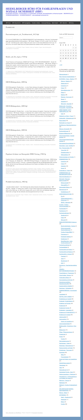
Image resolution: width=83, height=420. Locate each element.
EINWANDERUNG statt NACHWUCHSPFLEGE (64, 173)
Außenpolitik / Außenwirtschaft (66, 118)
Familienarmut (62, 211)
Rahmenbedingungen (64, 341)
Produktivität (15, 48)
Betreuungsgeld (64, 183)
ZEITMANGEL (14, 73)
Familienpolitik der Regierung (66, 252)
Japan (62, 258)
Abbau (62, 354)
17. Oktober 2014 (9, 71)
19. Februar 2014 (9, 194)
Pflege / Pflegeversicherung (65, 332)
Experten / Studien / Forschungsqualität (64, 205)
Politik (62, 217)
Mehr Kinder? (55, 23)
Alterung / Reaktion (34, 47)
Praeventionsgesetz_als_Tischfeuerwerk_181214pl (22, 34)
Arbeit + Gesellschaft (34, 96)
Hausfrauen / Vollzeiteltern (65, 288)
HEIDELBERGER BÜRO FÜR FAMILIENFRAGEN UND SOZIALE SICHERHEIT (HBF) (39, 10)
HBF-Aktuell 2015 (16, 23)
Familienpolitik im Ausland (65, 254)
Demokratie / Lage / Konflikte (66, 145)
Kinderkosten (64, 239)
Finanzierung (64, 234)
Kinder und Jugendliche (66, 321)
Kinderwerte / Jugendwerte (65, 310)
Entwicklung (64, 85)
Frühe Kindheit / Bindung (65, 275)
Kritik (62, 113)
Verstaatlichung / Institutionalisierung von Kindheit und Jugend (68, 377)
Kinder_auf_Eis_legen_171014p (16, 57)
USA (41, 72)
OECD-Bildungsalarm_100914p (16, 82)
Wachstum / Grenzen (64, 380)
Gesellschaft (64, 215)
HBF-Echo (71, 23)
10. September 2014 (10, 96)
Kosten (62, 168)
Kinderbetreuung (65, 192)
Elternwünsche (62, 189)
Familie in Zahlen (36, 23)
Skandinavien (64, 261)
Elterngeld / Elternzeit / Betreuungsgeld (64, 179)
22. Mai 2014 (9, 168)
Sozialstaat (41, 97)
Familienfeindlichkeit (10, 72)
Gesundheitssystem (47, 47)
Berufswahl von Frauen (64, 123)
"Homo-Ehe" (64, 150)
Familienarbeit (62, 208)
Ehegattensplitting (65, 152)
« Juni (60, 64)
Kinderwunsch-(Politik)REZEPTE (67, 312)
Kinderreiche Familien (64, 308)
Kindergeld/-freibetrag (66, 236)
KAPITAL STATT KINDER (11, 172)
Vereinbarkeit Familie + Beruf (48, 72)
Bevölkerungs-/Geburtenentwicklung (46, 170)
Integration (63, 166)
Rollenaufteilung (64, 154)
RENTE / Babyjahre (27, 172)
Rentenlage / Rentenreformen (38, 172)
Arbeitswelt (36, 71)
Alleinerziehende (63, 74)
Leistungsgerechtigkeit (64, 323)
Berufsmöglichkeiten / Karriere (46, 71)
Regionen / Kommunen (66, 97)
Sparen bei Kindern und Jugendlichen (68, 359)
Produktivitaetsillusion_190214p (16, 182)
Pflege (62, 92)
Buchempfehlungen (63, 131)
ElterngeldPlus (64, 185)
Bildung (62, 402)
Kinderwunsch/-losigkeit (20, 72)
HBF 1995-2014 (63, 23)
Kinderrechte (62, 305)
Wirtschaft (8, 73)
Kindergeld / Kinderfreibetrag (66, 301)
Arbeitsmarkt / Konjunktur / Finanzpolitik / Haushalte (65, 106)
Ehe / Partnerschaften (64, 148)
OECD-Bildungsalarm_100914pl (16, 106)
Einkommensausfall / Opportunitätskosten (66, 229)
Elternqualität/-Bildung (64, 187)
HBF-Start (8, 23)
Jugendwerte (62, 294)
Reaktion (37, 97)
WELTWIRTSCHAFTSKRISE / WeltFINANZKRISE (66, 389)
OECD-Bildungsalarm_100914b (16, 130)
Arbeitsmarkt (64, 83)
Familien (18, 171)
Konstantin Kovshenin (37, 412)
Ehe (62, 196)
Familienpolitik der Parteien (65, 249)
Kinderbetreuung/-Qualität (65, 299)
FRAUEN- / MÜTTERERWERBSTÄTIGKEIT (46, 171)
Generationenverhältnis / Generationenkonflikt (16, 121)
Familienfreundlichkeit (64, 245)
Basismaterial (34, 170)
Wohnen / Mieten (63, 392)
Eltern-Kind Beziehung (64, 176)
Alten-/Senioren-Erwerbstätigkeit (20, 168)
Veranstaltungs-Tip (63, 370)
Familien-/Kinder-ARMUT (67, 232)
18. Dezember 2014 (10, 47)
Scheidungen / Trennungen (65, 350)
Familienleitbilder (63, 247)
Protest (61, 336)
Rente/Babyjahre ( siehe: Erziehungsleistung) (67, 242)
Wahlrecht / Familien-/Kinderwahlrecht (68, 385)
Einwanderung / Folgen (11, 171)
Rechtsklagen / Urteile (64, 343)
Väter (60, 367)
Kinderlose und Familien (65, 303)
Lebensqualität (62, 317)
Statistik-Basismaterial (64, 363)
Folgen (40, 47)
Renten (62, 99)
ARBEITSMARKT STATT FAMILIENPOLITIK (24, 71)
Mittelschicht (62, 330)
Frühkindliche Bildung (64, 277)
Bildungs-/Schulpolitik (16, 97)
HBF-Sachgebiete (26, 23)
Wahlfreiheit (62, 382)
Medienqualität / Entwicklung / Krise (67, 326)
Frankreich (63, 256)
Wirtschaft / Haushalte (66, 103)
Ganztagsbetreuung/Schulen (66, 280)
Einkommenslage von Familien (66, 157)
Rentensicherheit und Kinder (66, 348)
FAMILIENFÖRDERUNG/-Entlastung (29, 171)
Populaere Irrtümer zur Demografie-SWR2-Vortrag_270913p (26, 154)
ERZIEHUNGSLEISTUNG (65, 194)
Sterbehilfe (63, 101)
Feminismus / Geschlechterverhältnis (68, 265)
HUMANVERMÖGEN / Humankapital (68, 290)
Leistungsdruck (9, 48)
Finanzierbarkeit (25, 97)
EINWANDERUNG (63, 159)
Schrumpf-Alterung (46, 23)
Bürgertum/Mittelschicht (65, 133)
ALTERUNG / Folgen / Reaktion (23, 47)
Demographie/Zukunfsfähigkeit (66, 143)
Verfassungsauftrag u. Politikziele (67, 374)
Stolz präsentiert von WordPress (13, 412)
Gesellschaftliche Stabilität (65, 286)
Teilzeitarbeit (62, 365)
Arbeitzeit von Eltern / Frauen (66, 116)
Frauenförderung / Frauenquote (66, 273)
